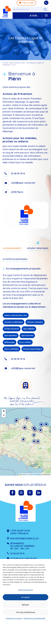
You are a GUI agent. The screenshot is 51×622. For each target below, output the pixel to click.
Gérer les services (25, 590)
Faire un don (28, 3)
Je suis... (34, 15)
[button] (23, 439)
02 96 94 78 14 (18, 173)
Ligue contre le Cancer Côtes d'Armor (25, 511)
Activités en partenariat (15, 259)
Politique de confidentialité (34, 618)
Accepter (25, 597)
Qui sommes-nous (17, 63)
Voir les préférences (25, 612)
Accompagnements (12, 248)
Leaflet (24, 474)
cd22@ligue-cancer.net (23, 183)
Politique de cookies (14, 618)
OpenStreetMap (35, 474)
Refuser (25, 604)
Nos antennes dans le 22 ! (24, 538)
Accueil (5, 63)
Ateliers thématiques (37, 248)
